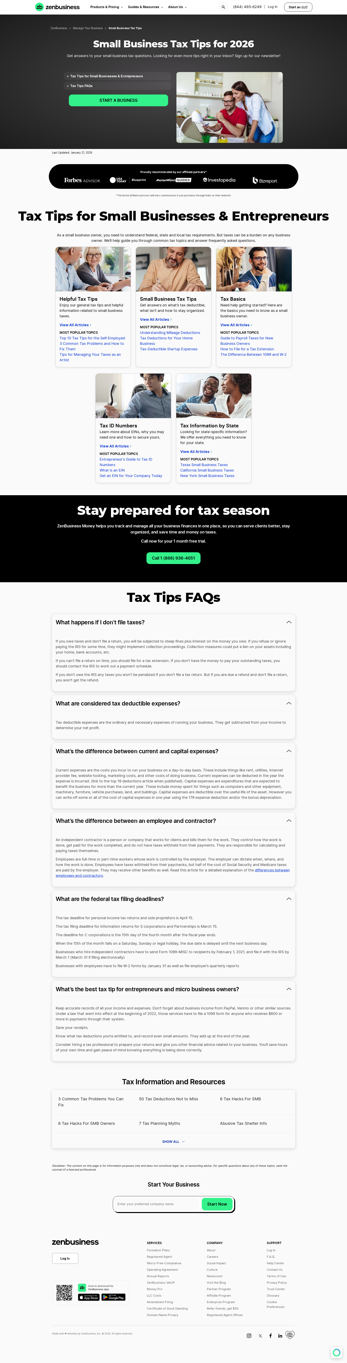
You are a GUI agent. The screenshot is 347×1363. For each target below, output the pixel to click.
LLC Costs (154, 1295)
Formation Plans (158, 1250)
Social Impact (216, 1263)
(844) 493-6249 (247, 7)
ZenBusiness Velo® (161, 1282)
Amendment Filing (160, 1302)
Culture (212, 1269)
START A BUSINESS (118, 100)
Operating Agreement (162, 1269)
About (211, 1250)
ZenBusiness (58, 28)
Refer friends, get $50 (222, 1308)
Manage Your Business (88, 28)
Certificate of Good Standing (167, 1308)
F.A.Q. (271, 1256)
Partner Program (219, 1289)
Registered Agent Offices (225, 1315)
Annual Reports (158, 1276)
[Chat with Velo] (336, 1352)
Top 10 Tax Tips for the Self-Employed (92, 338)
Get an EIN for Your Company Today (131, 476)
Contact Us (275, 1269)
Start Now (217, 1204)
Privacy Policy (277, 1282)
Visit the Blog (216, 1282)
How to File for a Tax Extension (247, 349)
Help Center (275, 1263)
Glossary (273, 1295)
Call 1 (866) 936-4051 (173, 558)
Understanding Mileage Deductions (170, 333)
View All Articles (75, 325)
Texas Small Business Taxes (204, 465)
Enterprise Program (221, 1302)
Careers (212, 1256)
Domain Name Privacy (162, 1315)
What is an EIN (112, 470)
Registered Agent (159, 1256)
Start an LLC (298, 7)
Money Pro (154, 1289)
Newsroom (214, 1276)
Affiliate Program (219, 1295)
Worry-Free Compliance (164, 1263)
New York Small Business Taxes (207, 476)
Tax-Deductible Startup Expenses (169, 349)
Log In (65, 1258)
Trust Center (276, 1289)
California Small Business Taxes (207, 470)
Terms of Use (276, 1276)
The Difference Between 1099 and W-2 (253, 355)
